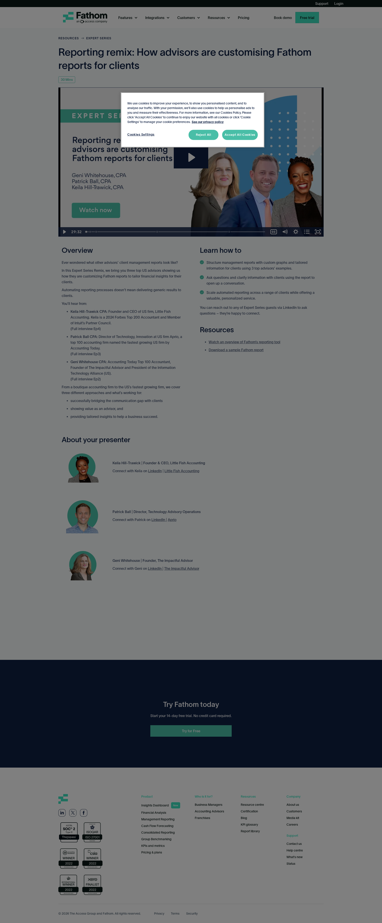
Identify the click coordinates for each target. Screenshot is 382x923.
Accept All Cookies (240, 134)
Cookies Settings (141, 134)
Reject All (203, 134)
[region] (192, 119)
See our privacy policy (208, 122)
